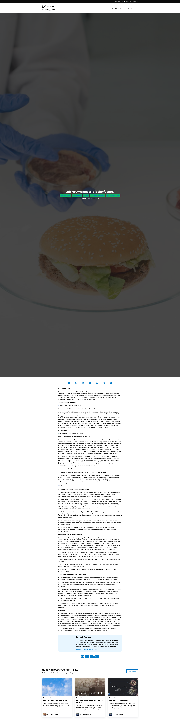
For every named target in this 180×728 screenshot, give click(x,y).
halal (82, 656)
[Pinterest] (97, 383)
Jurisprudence (77, 195)
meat (91, 656)
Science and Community (97, 195)
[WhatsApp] (90, 383)
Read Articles (132, 671)
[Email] (111, 383)
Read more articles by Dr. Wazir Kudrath (87, 649)
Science (86, 195)
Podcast (130, 8)
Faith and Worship (65, 195)
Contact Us (135, 1)
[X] (75, 383)
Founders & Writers (126, 1)
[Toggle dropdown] (123, 8)
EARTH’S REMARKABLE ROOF (55, 700)
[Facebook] (68, 383)
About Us (117, 1)
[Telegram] (104, 383)
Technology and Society (113, 195)
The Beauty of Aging (118, 700)
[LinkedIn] (82, 383)
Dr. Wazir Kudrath (85, 198)
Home (112, 8)
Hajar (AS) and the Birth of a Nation (89, 701)
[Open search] (136, 8)
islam (87, 656)
